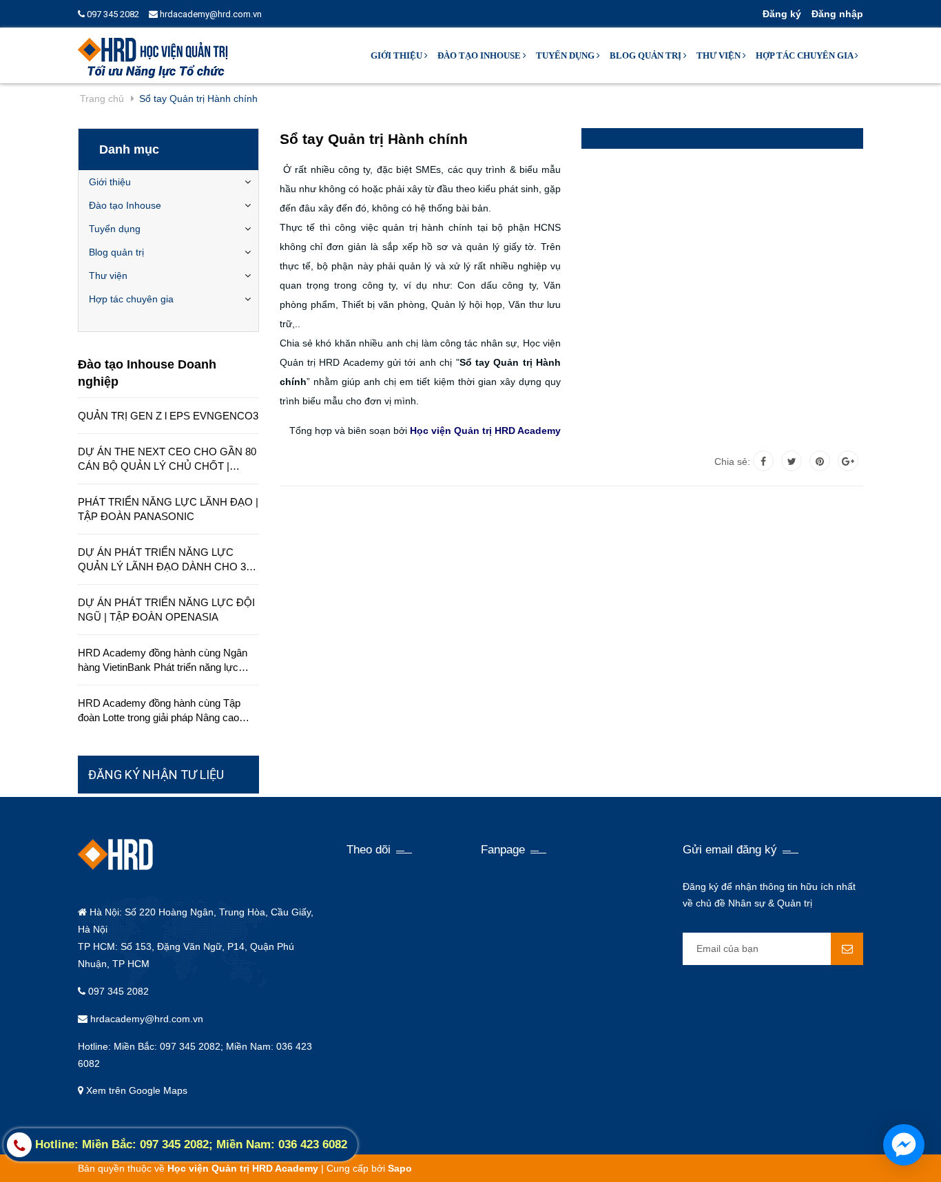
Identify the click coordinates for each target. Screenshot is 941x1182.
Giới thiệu (397, 55)
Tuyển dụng (566, 55)
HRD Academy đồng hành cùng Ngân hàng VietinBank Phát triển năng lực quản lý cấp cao (162, 660)
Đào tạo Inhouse (480, 55)
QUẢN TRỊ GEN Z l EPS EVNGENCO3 (168, 416)
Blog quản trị (646, 55)
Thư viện (719, 55)
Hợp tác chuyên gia (805, 55)
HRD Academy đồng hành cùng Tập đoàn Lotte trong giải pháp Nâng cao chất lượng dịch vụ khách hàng (159, 711)
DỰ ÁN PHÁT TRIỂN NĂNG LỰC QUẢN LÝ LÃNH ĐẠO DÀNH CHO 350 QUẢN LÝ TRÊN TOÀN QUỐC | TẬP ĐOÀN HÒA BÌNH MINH (167, 560)
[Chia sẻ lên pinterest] (819, 460)
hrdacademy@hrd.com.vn (210, 14)
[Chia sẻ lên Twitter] (791, 460)
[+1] (848, 460)
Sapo (400, 1168)
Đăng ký (782, 13)
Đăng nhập (837, 13)
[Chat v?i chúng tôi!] (903, 1144)
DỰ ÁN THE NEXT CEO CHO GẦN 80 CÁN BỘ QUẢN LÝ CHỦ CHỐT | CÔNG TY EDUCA (167, 459)
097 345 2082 (112, 14)
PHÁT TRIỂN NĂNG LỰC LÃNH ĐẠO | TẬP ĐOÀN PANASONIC (168, 509)
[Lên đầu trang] (817, 1154)
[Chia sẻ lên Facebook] (763, 460)
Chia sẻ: (732, 461)
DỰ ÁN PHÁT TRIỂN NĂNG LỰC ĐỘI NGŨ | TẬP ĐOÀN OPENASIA (166, 610)
